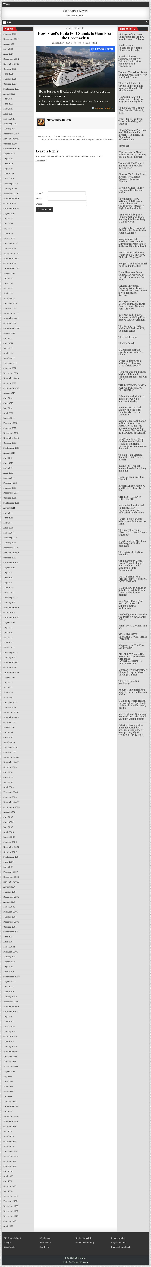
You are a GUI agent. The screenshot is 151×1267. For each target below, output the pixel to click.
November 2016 (11, 378)
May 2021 (8, 109)
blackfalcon (59, 43)
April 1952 (8, 1226)
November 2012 (11, 608)
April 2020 (8, 174)
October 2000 (10, 1036)
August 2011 (9, 677)
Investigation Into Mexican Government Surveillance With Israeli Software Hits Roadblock (132, 242)
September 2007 (11, 857)
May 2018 (8, 288)
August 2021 (9, 94)
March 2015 (9, 478)
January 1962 (9, 1221)
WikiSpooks (9, 1247)
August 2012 (9, 622)
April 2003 (8, 972)
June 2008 (8, 822)
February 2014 (10, 538)
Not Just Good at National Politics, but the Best (132, 264)
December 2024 (11, 39)
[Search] (147, 22)
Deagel (7, 1242)
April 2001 (8, 1022)
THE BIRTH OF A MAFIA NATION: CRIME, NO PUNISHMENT (132, 388)
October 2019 (9, 203)
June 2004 (8, 937)
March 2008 (9, 837)
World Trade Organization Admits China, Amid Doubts (130, 48)
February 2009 (10, 792)
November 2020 (11, 139)
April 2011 (8, 692)
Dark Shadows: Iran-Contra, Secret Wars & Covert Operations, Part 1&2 (131, 276)
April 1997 (8, 1086)
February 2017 (10, 363)
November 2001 (11, 1006)
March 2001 (9, 1027)
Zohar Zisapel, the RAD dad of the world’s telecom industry (131, 399)
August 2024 (9, 44)
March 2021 (9, 119)
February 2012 (10, 652)
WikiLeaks (45, 1238)
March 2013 (9, 593)
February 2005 (10, 912)
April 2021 (8, 114)
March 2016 (9, 418)
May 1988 (7, 1191)
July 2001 (8, 1017)
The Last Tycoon (127, 337)
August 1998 (9, 1071)
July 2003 (8, 967)
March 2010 (9, 742)
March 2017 (9, 358)
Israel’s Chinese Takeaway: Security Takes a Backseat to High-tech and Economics (129, 61)
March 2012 (9, 647)
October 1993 (9, 1141)
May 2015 (8, 468)
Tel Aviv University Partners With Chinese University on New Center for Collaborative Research (132, 290)
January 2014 (9, 543)
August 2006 (9, 887)
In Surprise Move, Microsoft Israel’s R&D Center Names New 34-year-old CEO (131, 305)
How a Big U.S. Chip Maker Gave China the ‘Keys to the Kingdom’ (130, 99)
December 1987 (10, 1196)
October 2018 (9, 263)
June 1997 (8, 1081)
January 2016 (9, 428)
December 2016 (10, 373)
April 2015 (8, 473)
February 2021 (10, 124)
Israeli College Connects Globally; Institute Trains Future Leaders (132, 230)
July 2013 (8, 573)
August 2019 (9, 214)
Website (40, 204)
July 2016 (8, 398)
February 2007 (10, 872)
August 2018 (9, 273)
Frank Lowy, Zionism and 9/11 (132, 626)
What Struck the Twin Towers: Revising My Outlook (130, 121)
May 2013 (8, 583)
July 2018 (8, 278)
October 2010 (9, 722)
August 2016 (9, 393)
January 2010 (9, 752)
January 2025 (10, 34)
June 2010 (8, 737)
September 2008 (11, 807)
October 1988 (9, 1186)
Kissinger (123, 145)
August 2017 (9, 333)
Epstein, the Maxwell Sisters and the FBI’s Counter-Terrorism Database (130, 411)
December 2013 (10, 548)
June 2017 (8, 343)
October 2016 (9, 383)
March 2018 (9, 298)
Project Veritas (118, 1238)
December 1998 (10, 1066)
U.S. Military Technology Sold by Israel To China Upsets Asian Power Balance (132, 591)
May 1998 (7, 1076)
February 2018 (10, 303)
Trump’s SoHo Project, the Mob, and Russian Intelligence (131, 165)
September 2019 (11, 209)
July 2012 (8, 627)
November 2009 (11, 762)
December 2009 (11, 757)
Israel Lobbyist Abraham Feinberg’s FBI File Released (132, 543)
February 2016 (10, 423)
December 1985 (10, 1206)
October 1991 (9, 1161)
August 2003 (9, 962)
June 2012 (8, 633)
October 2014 (9, 498)
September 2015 (11, 448)
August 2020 (9, 154)
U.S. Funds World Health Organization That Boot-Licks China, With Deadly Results (132, 704)
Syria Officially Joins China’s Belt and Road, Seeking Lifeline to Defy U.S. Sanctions (131, 218)
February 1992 (10, 1151)
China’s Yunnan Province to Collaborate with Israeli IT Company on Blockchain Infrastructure (132, 134)
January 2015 (9, 488)
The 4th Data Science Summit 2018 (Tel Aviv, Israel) (130, 457)
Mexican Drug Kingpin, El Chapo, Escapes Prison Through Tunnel (133, 672)
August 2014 (9, 508)
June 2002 (8, 987)
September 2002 (11, 977)
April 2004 (8, 942)
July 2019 (8, 218)
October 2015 (9, 443)
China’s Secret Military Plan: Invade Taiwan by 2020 (131, 110)
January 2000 (10, 1046)
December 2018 (10, 253)
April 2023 (8, 54)
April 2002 (8, 992)
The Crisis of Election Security (130, 553)
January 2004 (10, 957)
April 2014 (8, 528)
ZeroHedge (45, 1242)
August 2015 (9, 453)
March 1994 (8, 1136)
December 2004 (11, 922)
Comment (41, 161)
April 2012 (8, 642)
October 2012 (9, 612)
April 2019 (8, 233)
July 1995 (7, 1111)
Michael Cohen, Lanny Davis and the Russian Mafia (131, 190)
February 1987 (10, 1201)
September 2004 (11, 932)
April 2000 (8, 1041)
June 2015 (8, 463)
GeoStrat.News (75, 10)
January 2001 (9, 1031)
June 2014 (8, 518)
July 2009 (8, 772)
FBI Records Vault (12, 1238)
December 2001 (11, 1002)
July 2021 (8, 99)
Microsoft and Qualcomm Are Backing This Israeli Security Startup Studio (132, 716)
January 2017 (9, 368)
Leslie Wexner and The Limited (131, 478)
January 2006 (10, 892)
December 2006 (11, 877)
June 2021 (8, 104)
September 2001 (11, 1012)
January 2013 (9, 603)
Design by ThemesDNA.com (75, 1262)
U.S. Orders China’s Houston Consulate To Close (130, 352)
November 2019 (11, 198)
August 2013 (9, 568)
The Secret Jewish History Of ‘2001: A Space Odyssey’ (132, 532)
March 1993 (8, 1146)
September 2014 (11, 503)
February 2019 (10, 243)
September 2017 (11, 328)
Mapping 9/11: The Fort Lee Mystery (131, 646)
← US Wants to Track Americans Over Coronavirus (60, 136)
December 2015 (10, 433)
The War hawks (127, 343)
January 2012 (9, 657)
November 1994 (10, 1121)
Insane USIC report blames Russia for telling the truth (132, 468)
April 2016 (8, 413)
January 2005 (10, 917)
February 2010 (10, 747)
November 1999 (11, 1051)
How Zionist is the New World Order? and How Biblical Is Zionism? (131, 255)
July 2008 (8, 817)
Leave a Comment (91, 43)
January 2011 (9, 707)
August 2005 (9, 902)
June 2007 (8, 862)
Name (39, 193)
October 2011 (9, 667)
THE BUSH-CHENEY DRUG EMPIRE (130, 498)
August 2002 (9, 982)
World (80, 28)
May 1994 (7, 1131)
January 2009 (10, 797)
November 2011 (10, 662)
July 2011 (7, 682)
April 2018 (8, 293)
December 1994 (10, 1116)
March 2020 (9, 179)
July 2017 (8, 338)
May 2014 (7, 523)
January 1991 (9, 1166)
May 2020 (8, 169)
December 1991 (10, 1156)
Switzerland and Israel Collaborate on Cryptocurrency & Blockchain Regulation (131, 509)
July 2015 (8, 458)
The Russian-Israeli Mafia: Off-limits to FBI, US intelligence (131, 328)
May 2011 (7, 687)
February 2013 (10, 598)
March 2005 (9, 907)
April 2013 (8, 587)
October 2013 (9, 558)
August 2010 (9, 727)
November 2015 (11, 438)
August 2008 (9, 812)
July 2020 (8, 159)
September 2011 (11, 672)
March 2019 (9, 238)
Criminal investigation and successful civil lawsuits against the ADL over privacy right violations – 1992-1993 (132, 730)
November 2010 (11, 717)
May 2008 (8, 827)
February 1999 (10, 1056)
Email (39, 198)
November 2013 (11, 553)
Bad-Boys (44, 1247)
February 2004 (10, 952)
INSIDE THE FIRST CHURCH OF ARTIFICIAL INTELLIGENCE (132, 579)
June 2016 (8, 403)
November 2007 (11, 847)
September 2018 (11, 268)
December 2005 (11, 897)
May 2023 (8, 49)
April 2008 (8, 832)
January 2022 (10, 79)
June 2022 (8, 74)
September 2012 (11, 617)
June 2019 (8, 223)
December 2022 (11, 59)
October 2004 (10, 927)
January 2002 (10, 997)
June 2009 (8, 777)
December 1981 (10, 1211)
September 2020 (11, 149)
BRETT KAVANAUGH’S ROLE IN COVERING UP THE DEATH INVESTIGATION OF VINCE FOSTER (131, 658)
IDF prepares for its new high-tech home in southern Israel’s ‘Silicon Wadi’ (132, 375)
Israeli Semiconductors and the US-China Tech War (131, 488)
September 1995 (11, 1106)
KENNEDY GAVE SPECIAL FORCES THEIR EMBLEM (132, 637)
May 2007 (8, 867)
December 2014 (10, 493)
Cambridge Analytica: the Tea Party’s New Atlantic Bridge (132, 617)
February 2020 (10, 184)
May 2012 (8, 637)
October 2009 (10, 767)
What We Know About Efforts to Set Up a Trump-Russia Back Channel (132, 154)
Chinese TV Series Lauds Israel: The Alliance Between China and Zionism (132, 178)
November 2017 (11, 318)
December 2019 (10, 194)
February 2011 (10, 702)
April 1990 (8, 1176)
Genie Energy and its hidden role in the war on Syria (132, 521)
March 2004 (9, 947)
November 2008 (11, 802)
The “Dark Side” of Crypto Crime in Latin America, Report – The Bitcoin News (131, 87)
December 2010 (11, 712)
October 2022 (10, 69)
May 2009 (8, 782)
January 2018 (9, 308)
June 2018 (8, 283)
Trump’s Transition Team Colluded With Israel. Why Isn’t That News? (132, 75)
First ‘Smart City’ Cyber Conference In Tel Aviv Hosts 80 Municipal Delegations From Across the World (132, 443)
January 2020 (10, 189)
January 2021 (9, 129)
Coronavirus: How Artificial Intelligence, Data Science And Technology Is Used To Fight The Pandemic (131, 203)
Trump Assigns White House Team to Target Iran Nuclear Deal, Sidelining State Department (130, 565)
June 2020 (8, 164)
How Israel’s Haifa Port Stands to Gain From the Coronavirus (76, 35)
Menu (8, 4)
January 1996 (9, 1101)
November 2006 (11, 882)
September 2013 (11, 563)
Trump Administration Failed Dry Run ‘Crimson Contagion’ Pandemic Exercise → (77, 139)
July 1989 (7, 1181)
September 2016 (11, 388)
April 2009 (8, 787)
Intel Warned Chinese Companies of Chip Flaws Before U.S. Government (132, 317)
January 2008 (10, 842)
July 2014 (7, 513)
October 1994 (9, 1126)
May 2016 (8, 408)
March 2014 (8, 533)
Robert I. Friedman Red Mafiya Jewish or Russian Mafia (132, 692)
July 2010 (8, 732)
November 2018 (11, 258)
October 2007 (10, 852)
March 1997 (8, 1091)
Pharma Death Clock (120, 1247)
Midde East (73, 28)
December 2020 (11, 134)
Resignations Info (84, 1238)
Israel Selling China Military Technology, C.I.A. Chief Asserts (130, 363)
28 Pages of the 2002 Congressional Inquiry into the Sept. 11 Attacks (131, 37)
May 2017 (8, 348)
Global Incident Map (85, 1242)
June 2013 (8, 578)
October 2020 (10, 144)
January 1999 (9, 1061)
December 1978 (10, 1216)
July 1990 (8, 1171)
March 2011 (8, 697)
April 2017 (8, 353)
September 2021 (11, 89)
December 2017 (10, 313)
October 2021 (9, 84)
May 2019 (8, 228)
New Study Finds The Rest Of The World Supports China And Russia (130, 604)
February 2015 (10, 483)
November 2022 (11, 64)
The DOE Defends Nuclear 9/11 (128, 682)
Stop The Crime (118, 1242)
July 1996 (7, 1096)
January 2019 (9, 248)
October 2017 (9, 323)
